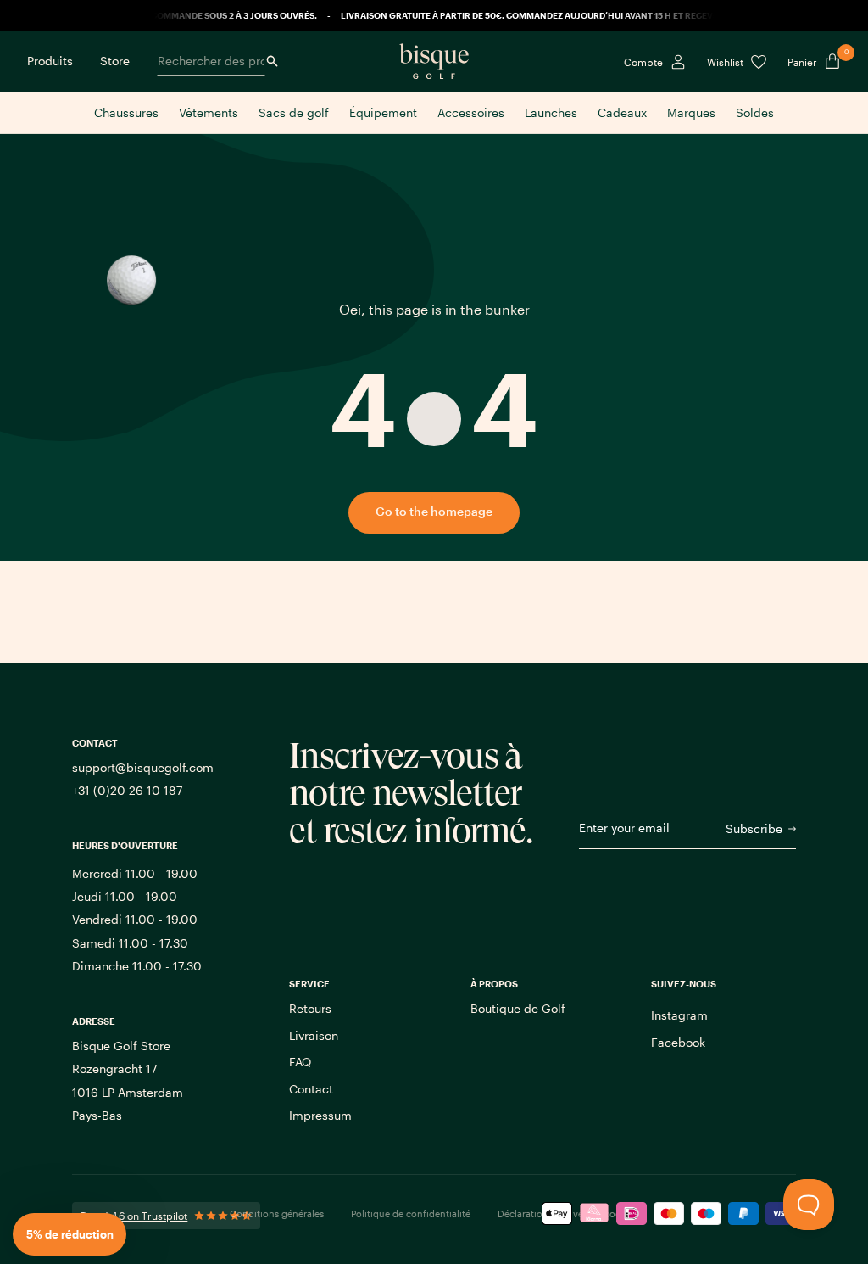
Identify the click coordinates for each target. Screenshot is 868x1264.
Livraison (313, 1035)
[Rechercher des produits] (272, 61)
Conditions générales (277, 1213)
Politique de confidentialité (410, 1213)
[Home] (434, 61)
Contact (311, 1089)
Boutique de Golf (517, 1008)
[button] (69, 1234)
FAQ (300, 1061)
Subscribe (754, 828)
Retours (310, 1008)
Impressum (320, 1115)
